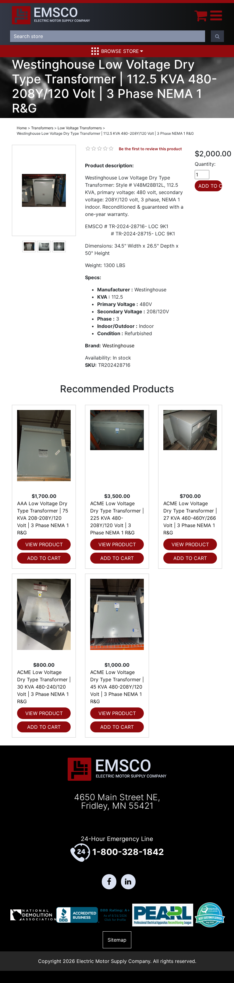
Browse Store (120, 51)
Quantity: (205, 164)
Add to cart (44, 558)
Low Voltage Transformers (80, 128)
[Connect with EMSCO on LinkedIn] (128, 881)
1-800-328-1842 (128, 852)
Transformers (42, 128)
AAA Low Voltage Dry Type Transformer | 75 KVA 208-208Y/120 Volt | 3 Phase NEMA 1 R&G (43, 518)
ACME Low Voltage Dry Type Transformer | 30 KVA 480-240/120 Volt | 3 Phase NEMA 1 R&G (44, 686)
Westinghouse (118, 345)
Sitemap (117, 940)
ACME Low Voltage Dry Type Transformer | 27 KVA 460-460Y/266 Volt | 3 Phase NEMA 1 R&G (190, 518)
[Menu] (216, 15)
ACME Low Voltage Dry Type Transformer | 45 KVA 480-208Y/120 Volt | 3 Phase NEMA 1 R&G (117, 686)
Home (22, 128)
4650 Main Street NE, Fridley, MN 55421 (117, 801)
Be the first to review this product (150, 149)
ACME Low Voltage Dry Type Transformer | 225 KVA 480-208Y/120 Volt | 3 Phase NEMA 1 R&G (117, 518)
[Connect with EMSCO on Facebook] (109, 881)
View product (44, 544)
